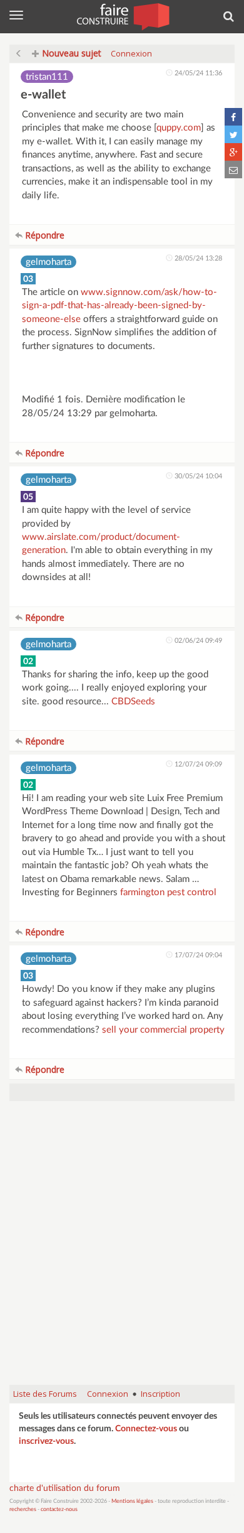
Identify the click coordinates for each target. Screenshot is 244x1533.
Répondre (43, 235)
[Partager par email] (233, 169)
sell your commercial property (163, 1030)
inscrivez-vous (46, 1441)
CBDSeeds (133, 701)
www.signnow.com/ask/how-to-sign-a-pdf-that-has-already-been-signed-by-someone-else (119, 306)
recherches (22, 1509)
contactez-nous (59, 1509)
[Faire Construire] (122, 15)
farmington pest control (168, 892)
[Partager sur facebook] (233, 117)
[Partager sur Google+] (233, 152)
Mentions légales (132, 1501)
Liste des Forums (45, 1393)
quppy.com (178, 127)
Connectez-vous (146, 1428)
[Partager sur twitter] (233, 134)
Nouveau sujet (70, 53)
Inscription (160, 1393)
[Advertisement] (122, 1249)
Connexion (131, 53)
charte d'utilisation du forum (64, 1488)
